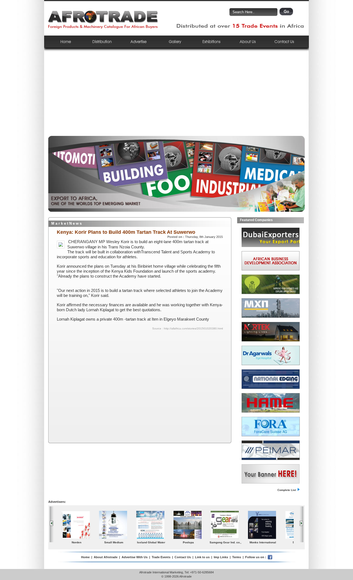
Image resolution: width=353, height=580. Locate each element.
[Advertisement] (176, 94)
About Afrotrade (105, 557)
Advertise (138, 41)
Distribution (102, 41)
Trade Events (161, 557)
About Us (248, 41)
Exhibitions (211, 41)
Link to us (202, 557)
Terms (236, 557)
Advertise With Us (135, 557)
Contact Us (284, 41)
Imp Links (221, 557)
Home (65, 41)
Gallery (175, 41)
